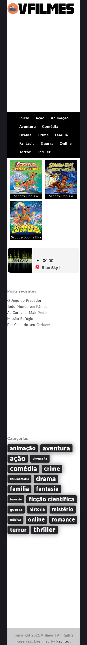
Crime (43, 135)
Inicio (24, 118)
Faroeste (16, 499)
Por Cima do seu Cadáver (28, 325)
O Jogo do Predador (24, 300)
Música (15, 519)
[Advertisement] (43, 65)
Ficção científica (51, 499)
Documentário (19, 479)
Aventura (27, 127)
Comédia (50, 127)
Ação (40, 118)
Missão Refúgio (20, 319)
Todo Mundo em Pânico (27, 307)
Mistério (62, 509)
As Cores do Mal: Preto (27, 313)
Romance (63, 519)
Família (61, 135)
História (37, 509)
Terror (25, 152)
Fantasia (27, 144)
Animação (60, 118)
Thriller (44, 152)
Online (66, 144)
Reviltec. (63, 641)
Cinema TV (40, 458)
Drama (25, 135)
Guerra (47, 144)
